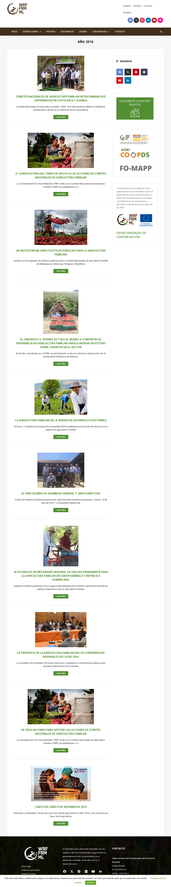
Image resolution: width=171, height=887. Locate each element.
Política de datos (28, 874)
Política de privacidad (30, 870)
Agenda (83, 32)
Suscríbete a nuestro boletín (135, 102)
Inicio (14, 32)
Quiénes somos (30, 32)
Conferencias (99, 32)
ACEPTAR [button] (90, 883)
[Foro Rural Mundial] (17, 9)
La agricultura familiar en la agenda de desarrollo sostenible (61, 420)
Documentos (67, 32)
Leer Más (60, 117)
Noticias (50, 32)
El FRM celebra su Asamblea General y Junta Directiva (61, 493)
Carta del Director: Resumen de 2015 (61, 807)
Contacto (120, 32)
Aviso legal (26, 866)
